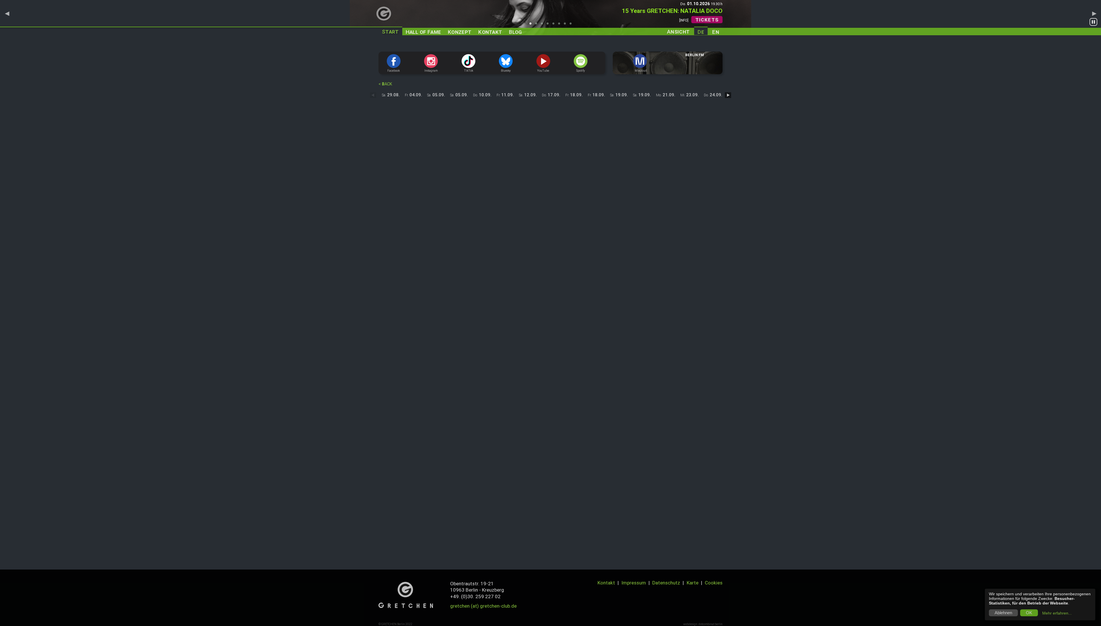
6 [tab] (560, 25)
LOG (515, 32)
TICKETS (707, 20)
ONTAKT (490, 32)
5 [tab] (554, 25)
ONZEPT (459, 32)
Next (1094, 13)
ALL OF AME (423, 32)
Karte (692, 583)
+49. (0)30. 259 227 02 (475, 596)
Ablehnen (1003, 612)
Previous (7, 13)
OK (1029, 612)
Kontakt (606, 583)
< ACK (385, 84)
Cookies (714, 583)
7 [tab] (566, 25)
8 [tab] (572, 25)
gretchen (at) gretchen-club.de (483, 606)
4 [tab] (549, 25)
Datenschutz (666, 583)
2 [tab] (537, 25)
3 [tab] (543, 25)
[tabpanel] (550, 17)
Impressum (633, 583)
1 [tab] (532, 25)
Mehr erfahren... (1057, 613)
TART (390, 31)
